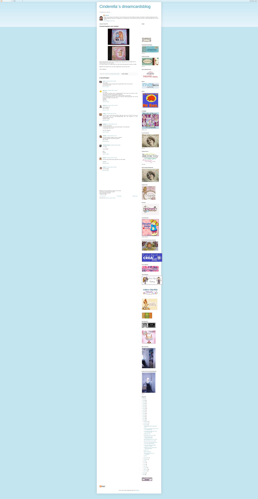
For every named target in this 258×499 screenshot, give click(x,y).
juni (145, 462)
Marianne (105, 105)
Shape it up (146, 450)
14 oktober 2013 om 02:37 (112, 90)
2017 (144, 413)
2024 (144, 402)
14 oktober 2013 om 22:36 (111, 157)
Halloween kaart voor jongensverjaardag (148, 437)
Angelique (105, 124)
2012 (144, 473)
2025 (144, 400)
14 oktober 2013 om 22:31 (115, 145)
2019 (144, 410)
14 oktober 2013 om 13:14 (112, 124)
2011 (144, 474)
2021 (144, 407)
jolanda (104, 167)
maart (145, 467)
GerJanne (105, 90)
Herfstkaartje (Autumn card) (149, 435)
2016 (144, 415)
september (146, 457)
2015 (144, 416)
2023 (144, 403)
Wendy (104, 113)
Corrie (104, 81)
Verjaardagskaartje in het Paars (150, 439)
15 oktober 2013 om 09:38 (111, 167)
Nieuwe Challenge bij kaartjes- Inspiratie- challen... (150, 446)
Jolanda (104, 135)
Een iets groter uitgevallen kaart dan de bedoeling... (150, 432)
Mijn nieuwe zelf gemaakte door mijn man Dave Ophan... (150, 443)
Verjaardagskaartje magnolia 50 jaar (150, 427)
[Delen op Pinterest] (127, 74)
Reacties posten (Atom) (110, 198)
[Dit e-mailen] (122, 74)
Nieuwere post (103, 196)
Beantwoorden (106, 86)
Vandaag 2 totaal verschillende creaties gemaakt (150, 448)
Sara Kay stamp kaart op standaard (149, 454)
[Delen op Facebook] (126, 74)
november (146, 423)
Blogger (137, 490)
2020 (144, 408)
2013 (144, 420)
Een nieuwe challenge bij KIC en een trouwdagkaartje (151, 429)
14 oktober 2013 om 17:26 (111, 135)
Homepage (119, 196)
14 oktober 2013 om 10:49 (111, 113)
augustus (146, 459)
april (145, 466)
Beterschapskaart (147, 451)
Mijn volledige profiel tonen (109, 20)
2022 (144, 405)
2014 (144, 418)
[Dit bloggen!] (123, 74)
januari (145, 471)
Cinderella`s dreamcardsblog (125, 6)
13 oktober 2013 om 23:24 (111, 81)
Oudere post (134, 196)
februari (146, 469)
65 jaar (145, 455)
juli (144, 461)
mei (145, 464)
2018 (144, 411)
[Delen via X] (124, 74)
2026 (144, 398)
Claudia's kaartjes (106, 145)
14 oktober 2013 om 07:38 (112, 105)
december (146, 421)
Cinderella (107, 15)
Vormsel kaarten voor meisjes (150, 441)
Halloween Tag (147, 433)
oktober (145, 424)
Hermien (104, 157)
